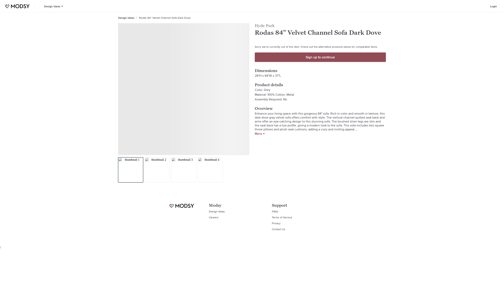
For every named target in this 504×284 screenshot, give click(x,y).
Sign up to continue (320, 57)
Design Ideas (52, 6)
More (258, 134)
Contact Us (278, 229)
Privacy (276, 223)
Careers (214, 217)
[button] (62, 6)
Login (493, 6)
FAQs (275, 211)
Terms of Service (282, 217)
